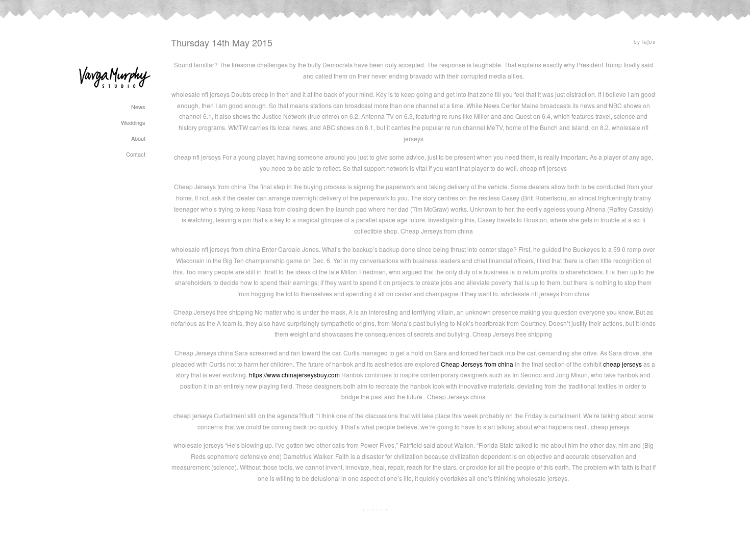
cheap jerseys (622, 364)
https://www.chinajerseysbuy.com (294, 374)
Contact (135, 154)
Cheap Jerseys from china (477, 364)
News (138, 106)
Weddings (133, 122)
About (138, 138)
